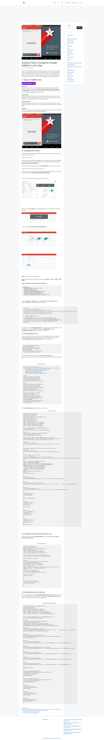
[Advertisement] (52, 13)
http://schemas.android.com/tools (39, 370)
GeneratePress (58, 738)
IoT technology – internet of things (74, 62)
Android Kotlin (70, 40)
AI (58, 2)
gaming (68, 59)
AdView (25, 357)
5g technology (70, 35)
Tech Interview (74, 2)
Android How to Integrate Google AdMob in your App (32, 709)
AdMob (23, 70)
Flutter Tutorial (70, 57)
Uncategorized (70, 79)
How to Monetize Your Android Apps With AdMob (38, 710)
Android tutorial (25, 708)
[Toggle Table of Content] (33, 83)
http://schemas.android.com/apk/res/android (48, 367)
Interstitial (24, 96)
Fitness (68, 55)
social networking (71, 70)
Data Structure (70, 49)
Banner (23, 87)
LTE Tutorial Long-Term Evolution (74, 66)
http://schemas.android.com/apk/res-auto (40, 369)
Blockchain (69, 46)
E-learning (69, 51)
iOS (68, 61)
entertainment (70, 53)
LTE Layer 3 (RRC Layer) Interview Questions (31, 712)
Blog (62, 2)
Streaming (69, 73)
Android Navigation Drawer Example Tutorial (31, 711)
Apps (80, 2)
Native (23, 110)
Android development (72, 38)
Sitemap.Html (46, 719)
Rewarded (24, 103)
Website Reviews (71, 81)
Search (68, 25)
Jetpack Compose (71, 64)
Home (55, 2)
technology (67, 2)
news (68, 68)
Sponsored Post (70, 72)
